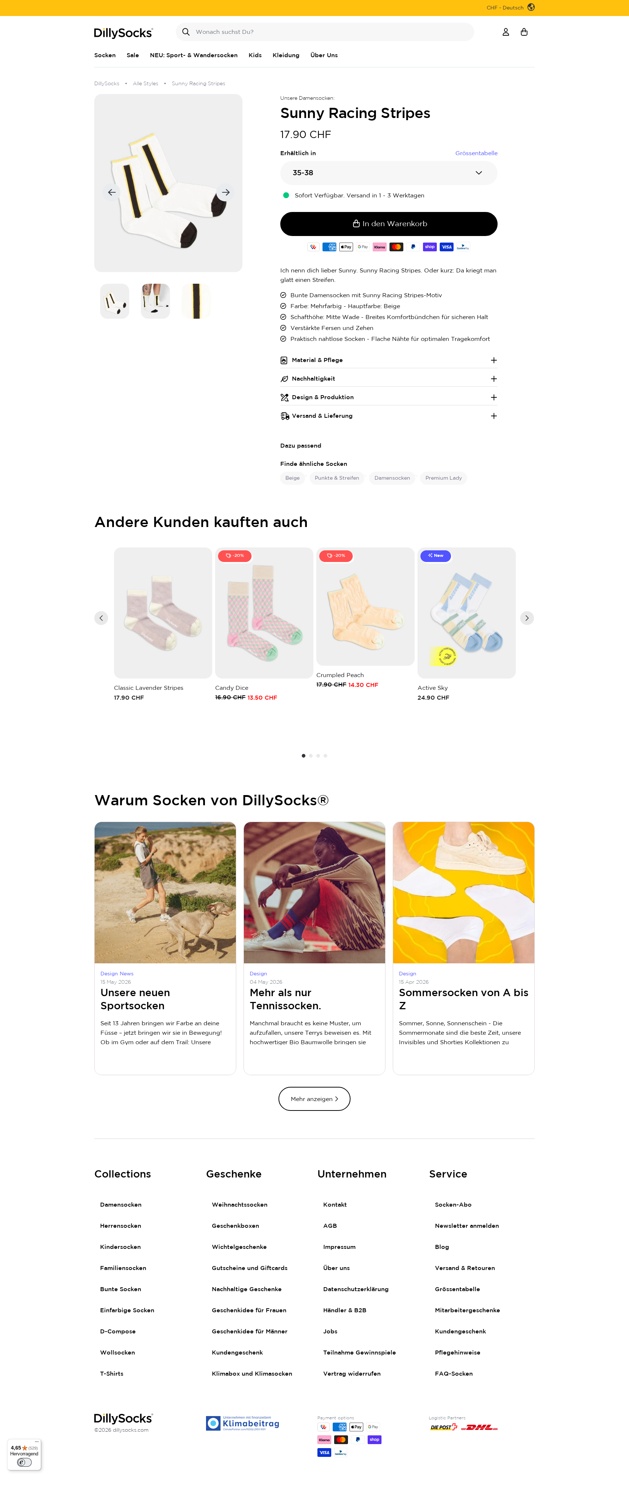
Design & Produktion (323, 397)
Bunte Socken (120, 1289)
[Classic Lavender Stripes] (163, 613)
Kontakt (335, 1205)
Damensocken (121, 1205)
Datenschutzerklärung (356, 1289)
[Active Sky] (467, 613)
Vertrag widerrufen (352, 1374)
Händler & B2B (345, 1310)
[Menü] (36, 1443)
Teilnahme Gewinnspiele (359, 1353)
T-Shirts (111, 1374)
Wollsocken (117, 1353)
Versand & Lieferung (322, 416)
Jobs (330, 1331)
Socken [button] (105, 55)
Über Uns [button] (324, 55)
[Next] (527, 618)
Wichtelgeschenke (239, 1247)
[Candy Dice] (264, 613)
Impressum (339, 1247)
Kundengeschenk (237, 1353)
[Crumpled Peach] (365, 606)
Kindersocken (120, 1247)
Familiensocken (123, 1268)
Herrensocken (120, 1226)
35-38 (303, 173)
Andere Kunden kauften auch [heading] (201, 522)
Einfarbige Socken (127, 1310)
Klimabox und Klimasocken (252, 1374)
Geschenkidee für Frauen (249, 1310)
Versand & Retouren (465, 1268)
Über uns (336, 1268)
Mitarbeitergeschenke (467, 1310)
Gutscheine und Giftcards (250, 1268)
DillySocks (106, 83)
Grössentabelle (457, 1289)
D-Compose (118, 1331)
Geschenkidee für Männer (250, 1331)
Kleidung (286, 55)
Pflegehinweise (457, 1353)
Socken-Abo (453, 1205)
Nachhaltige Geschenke (247, 1289)
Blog (442, 1247)
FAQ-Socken (454, 1374)
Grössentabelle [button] (476, 153)
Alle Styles (145, 83)
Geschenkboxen (235, 1226)
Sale (133, 55)
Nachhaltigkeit (313, 379)
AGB (330, 1226)
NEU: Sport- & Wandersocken (194, 55)
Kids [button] (255, 55)
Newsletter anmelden (467, 1226)
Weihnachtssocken (240, 1205)
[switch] (24, 1462)
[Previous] (101, 618)
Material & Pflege (317, 360)
